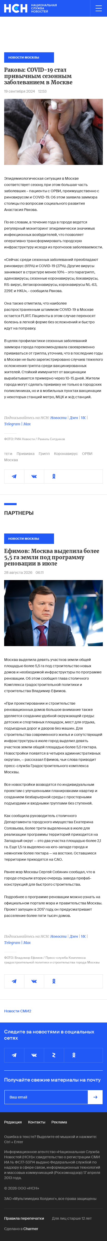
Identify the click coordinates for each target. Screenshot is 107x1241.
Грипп (44, 453)
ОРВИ (87, 453)
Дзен (74, 417)
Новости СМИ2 (17, 1011)
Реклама (59, 1122)
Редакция (13, 1122)
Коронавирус (66, 453)
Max (27, 424)
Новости (58, 417)
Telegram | (13, 424)
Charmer (30, 1228)
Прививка (26, 453)
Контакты (36, 1122)
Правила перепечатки (24, 1218)
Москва (11, 460)
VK (83, 417)
